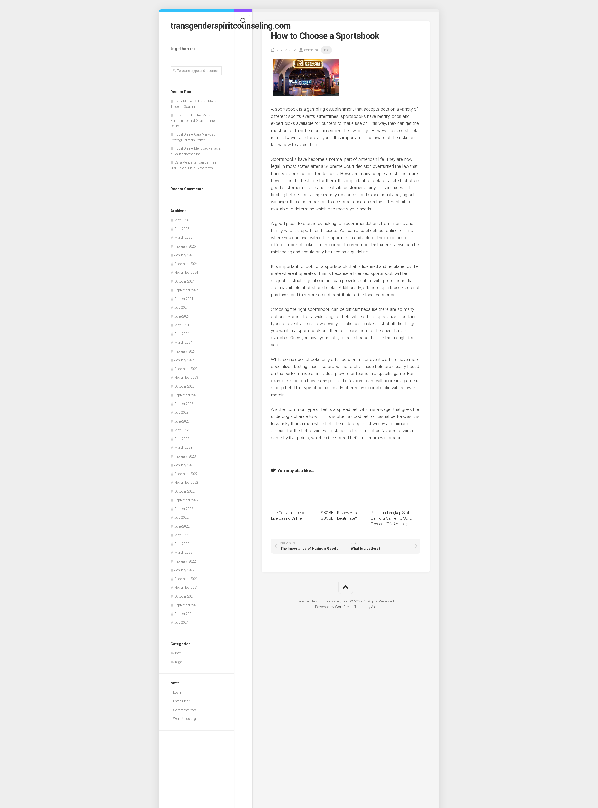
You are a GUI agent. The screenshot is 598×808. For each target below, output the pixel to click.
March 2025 (183, 237)
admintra (311, 50)
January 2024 (184, 360)
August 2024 (183, 299)
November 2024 (186, 272)
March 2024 (183, 342)
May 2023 (181, 430)
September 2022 (186, 500)
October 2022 (184, 491)
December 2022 (186, 474)
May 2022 (181, 535)
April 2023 (181, 439)
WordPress (343, 607)
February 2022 (185, 561)
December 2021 (186, 579)
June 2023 (182, 421)
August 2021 (183, 614)
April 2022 (181, 544)
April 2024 (181, 334)
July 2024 (181, 307)
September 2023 (186, 395)
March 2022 (183, 552)
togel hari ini (183, 48)
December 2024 (186, 264)
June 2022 (182, 526)
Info (178, 653)
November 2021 (186, 587)
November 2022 (186, 482)
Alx (373, 607)
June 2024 (182, 316)
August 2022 (183, 509)
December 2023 (186, 369)
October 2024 (184, 281)
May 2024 (181, 325)
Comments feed (185, 710)
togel (178, 662)
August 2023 (183, 404)
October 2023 (184, 386)
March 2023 (183, 447)
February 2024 (185, 351)
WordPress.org (184, 719)
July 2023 (181, 412)
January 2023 (184, 465)
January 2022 (184, 570)
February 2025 (185, 246)
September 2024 (186, 290)
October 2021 (184, 596)
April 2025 (181, 229)
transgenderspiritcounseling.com (196, 26)
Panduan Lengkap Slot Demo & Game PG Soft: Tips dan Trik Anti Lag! (391, 518)
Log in (177, 692)
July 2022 (181, 517)
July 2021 (181, 622)
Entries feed (181, 701)
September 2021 (186, 605)
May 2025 (181, 220)
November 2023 (186, 377)
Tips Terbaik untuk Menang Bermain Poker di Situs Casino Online (193, 120)
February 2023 (185, 456)
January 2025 (184, 255)
